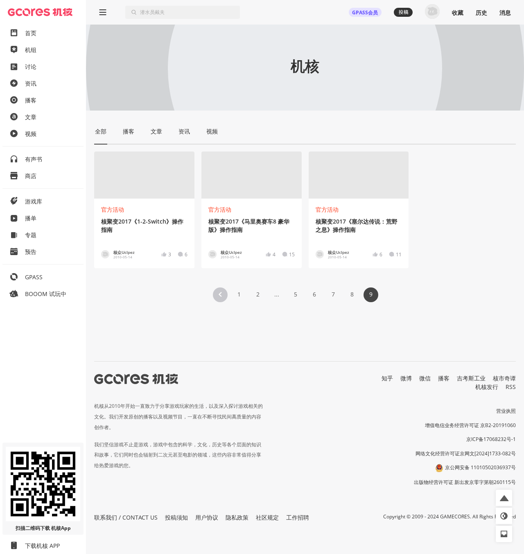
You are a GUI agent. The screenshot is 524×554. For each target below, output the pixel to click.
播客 (443, 378)
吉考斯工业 (471, 378)
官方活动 (112, 209)
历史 (481, 12)
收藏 (457, 12)
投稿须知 (176, 517)
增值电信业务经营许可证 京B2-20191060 (470, 425)
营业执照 (506, 410)
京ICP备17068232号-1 (491, 439)
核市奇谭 (504, 378)
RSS (511, 387)
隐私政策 (237, 517)
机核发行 (486, 387)
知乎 (387, 378)
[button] (220, 294)
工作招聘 (297, 517)
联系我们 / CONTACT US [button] (126, 517)
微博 (406, 378)
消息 (505, 12)
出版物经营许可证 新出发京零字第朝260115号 (465, 482)
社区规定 (267, 517)
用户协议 (206, 517)
